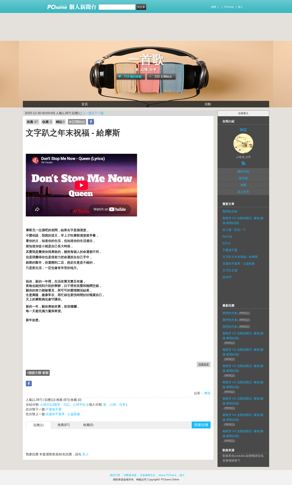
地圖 (243, 185)
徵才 (182, 475)
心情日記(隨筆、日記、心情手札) (63, 404)
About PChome (167, 475)
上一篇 (87, 113)
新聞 (213, 7)
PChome (229, 7)
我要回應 (201, 425)
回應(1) (38, 425)
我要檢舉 (203, 364)
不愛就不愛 (54, 409)
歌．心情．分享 (114, 404)
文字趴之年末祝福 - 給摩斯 (240, 256)
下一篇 (99, 113)
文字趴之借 (229, 270)
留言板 (243, 178)
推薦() (64, 425)
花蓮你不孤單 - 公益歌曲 (63, 414)
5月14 (226, 243)
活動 (208, 104)
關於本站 (243, 171)
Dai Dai (227, 236)
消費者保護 (130, 475)
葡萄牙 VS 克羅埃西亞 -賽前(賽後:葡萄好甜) (243, 220)
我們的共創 (229, 211)
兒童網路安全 (147, 475)
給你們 (226, 277)
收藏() (88, 425)
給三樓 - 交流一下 (234, 229)
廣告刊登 (115, 475)
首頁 (84, 104)
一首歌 (146, 59)
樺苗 (207, 393)
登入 (240, 7)
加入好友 (243, 191)
